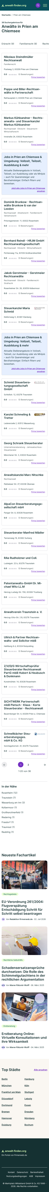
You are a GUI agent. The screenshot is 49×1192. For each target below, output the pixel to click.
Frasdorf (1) (8, 822)
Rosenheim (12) (9, 792)
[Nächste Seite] (44, 764)
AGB (31, 1176)
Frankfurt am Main (11, 1092)
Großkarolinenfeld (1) (12, 812)
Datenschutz (22, 1172)
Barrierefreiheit (36, 1172)
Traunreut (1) (8, 827)
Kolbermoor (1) (9, 807)
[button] (38, 5)
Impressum (40, 1176)
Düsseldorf (7, 1098)
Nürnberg (29, 1118)
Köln (26, 1085)
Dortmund (7, 1105)
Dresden (28, 1111)
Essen (27, 1105)
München (7, 1085)
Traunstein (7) (9, 797)
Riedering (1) (8, 817)
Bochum (28, 1124)
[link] (24, 67)
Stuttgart (29, 1092)
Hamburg (29, 1079)
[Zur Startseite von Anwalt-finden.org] (14, 5)
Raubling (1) (8, 832)
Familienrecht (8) (28, 43)
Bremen (6, 1111)
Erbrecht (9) (8, 43)
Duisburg (6, 1124)
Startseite (6, 15)
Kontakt (11, 1172)
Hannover (7, 1118)
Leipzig (28, 1098)
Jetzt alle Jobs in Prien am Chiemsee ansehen (28, 189)
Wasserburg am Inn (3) (13, 802)
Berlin (5, 1079)
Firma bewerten (38, 77)
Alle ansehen (40, 1069)
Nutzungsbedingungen (16, 1176)
